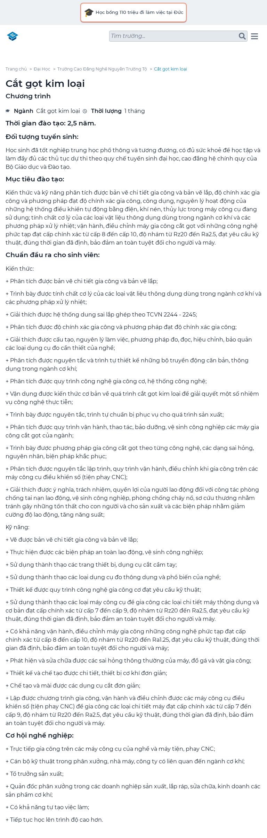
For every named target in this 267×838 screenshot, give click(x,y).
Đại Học (42, 69)
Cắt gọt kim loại (170, 69)
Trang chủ (16, 69)
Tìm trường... (128, 36)
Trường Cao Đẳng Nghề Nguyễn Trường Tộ (102, 69)
